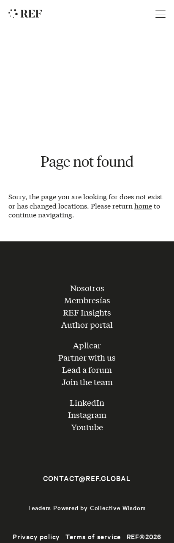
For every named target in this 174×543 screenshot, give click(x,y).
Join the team (87, 381)
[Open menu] (160, 14)
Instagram (87, 414)
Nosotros (87, 287)
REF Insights (87, 312)
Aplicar (87, 345)
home (143, 205)
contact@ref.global (86, 478)
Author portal (87, 324)
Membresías (87, 299)
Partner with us (87, 357)
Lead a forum (87, 369)
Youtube (87, 426)
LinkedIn (87, 402)
